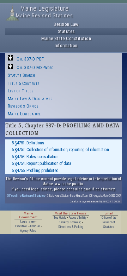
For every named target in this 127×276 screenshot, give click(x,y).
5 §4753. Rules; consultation (35, 156)
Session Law (66, 24)
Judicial (34, 226)
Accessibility (77, 217)
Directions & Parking (70, 227)
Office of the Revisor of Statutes (26, 195)
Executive (21, 226)
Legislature (27, 221)
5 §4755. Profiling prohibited (35, 170)
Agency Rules (28, 230)
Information (66, 45)
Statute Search (21, 75)
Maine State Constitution (66, 38)
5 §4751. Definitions (28, 142)
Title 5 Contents (24, 83)
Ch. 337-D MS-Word (35, 67)
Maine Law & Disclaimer (30, 98)
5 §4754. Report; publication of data (41, 163)
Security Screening (70, 222)
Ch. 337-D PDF (30, 59)
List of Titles (21, 90)
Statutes (66, 31)
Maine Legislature (24, 113)
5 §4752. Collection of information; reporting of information (60, 149)
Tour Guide (60, 217)
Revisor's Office (23, 106)
